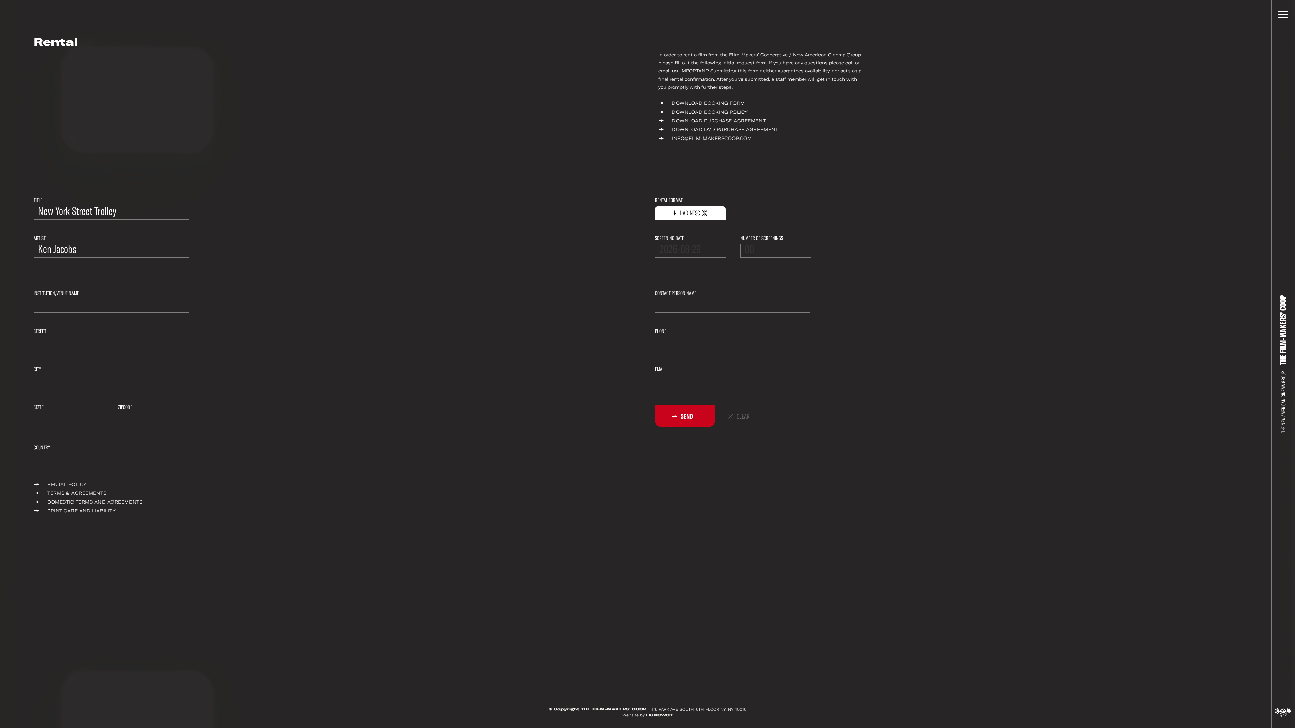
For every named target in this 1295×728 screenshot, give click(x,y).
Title (38, 200)
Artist (40, 238)
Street (40, 331)
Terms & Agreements (76, 493)
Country (42, 447)
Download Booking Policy (710, 112)
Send (686, 416)
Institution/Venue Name (56, 293)
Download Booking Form (708, 103)
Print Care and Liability (81, 510)
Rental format (669, 200)
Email (660, 369)
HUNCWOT (659, 714)
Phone (660, 331)
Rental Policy (67, 484)
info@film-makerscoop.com (712, 138)
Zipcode (125, 407)
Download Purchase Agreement (719, 120)
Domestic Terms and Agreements (94, 502)
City (37, 369)
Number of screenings (761, 238)
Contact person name (675, 293)
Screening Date (669, 238)
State (39, 407)
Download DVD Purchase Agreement (725, 129)
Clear (743, 416)
